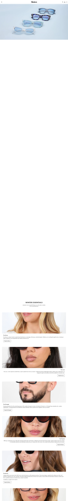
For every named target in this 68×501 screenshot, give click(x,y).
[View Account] (64, 2)
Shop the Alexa (7, 341)
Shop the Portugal (7, 410)
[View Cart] (66, 2)
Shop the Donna (7, 482)
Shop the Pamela (60, 444)
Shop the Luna (61, 375)
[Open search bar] (63, 2)
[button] (1, 2)
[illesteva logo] (34, 2)
